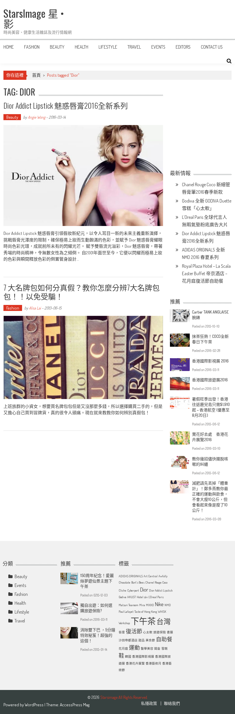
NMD (167, 605)
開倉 (157, 648)
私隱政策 (149, 703)
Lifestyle (108, 47)
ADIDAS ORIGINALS (131, 576)
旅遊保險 (159, 632)
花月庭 (123, 648)
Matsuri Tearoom (128, 605)
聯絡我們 (172, 703)
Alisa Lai (35, 308)
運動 (134, 647)
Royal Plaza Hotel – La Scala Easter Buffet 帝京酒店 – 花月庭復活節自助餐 (206, 273)
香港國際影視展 (143, 656)
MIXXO (150, 605)
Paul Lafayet (126, 612)
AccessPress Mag (74, 704)
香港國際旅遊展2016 (210, 379)
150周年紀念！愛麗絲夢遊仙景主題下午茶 (97, 581)
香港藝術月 (153, 663)
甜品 (141, 640)
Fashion (32, 47)
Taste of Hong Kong (145, 612)
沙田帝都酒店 (128, 640)
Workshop (124, 623)
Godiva (122, 597)
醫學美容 (147, 648)
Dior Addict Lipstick (161, 590)
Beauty (57, 47)
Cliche (122, 590)
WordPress (34, 704)
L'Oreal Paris (156, 597)
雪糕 (164, 648)
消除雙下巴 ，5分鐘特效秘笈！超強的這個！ (97, 635)
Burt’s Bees (137, 582)
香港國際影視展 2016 (210, 360)
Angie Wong (36, 117)
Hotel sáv (142, 597)
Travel (134, 47)
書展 (170, 632)
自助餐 (164, 639)
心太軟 (147, 632)
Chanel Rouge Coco (156, 582)
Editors (183, 47)
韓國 (128, 656)
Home (8, 47)
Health (81, 47)
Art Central (151, 576)
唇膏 (122, 632)
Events (158, 47)
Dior (144, 589)
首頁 (36, 75)
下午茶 (143, 621)
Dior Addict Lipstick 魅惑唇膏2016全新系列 (65, 105)
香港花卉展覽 (135, 663)
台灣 (163, 621)
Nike (159, 604)
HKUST (131, 597)
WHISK (162, 612)
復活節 (134, 631)
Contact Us (212, 47)
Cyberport (133, 590)
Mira (142, 605)
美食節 (150, 640)
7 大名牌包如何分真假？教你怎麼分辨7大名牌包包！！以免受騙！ (81, 292)
